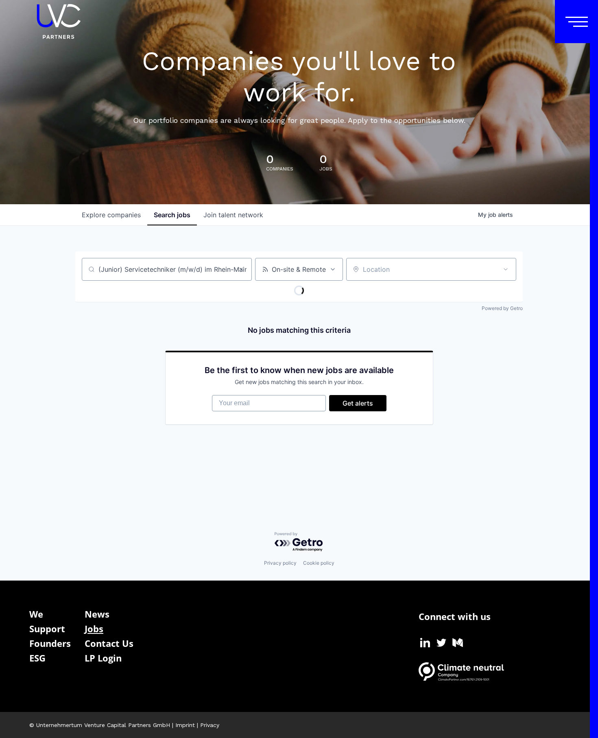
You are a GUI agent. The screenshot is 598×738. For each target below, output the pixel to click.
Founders (50, 643)
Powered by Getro (502, 308)
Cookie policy (318, 563)
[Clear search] (241, 269)
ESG (37, 658)
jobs (172, 215)
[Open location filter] (506, 269)
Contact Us (109, 643)
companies (111, 215)
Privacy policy (280, 563)
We (36, 614)
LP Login (103, 658)
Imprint (185, 725)
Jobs (94, 628)
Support (47, 628)
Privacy (209, 725)
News (97, 614)
